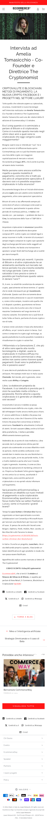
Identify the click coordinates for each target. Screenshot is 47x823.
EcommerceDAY (8, 573)
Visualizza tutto (23, 706)
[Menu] (3, 9)
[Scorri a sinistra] (36, 654)
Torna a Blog (25, 617)
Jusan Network (25, 807)
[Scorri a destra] (42, 654)
